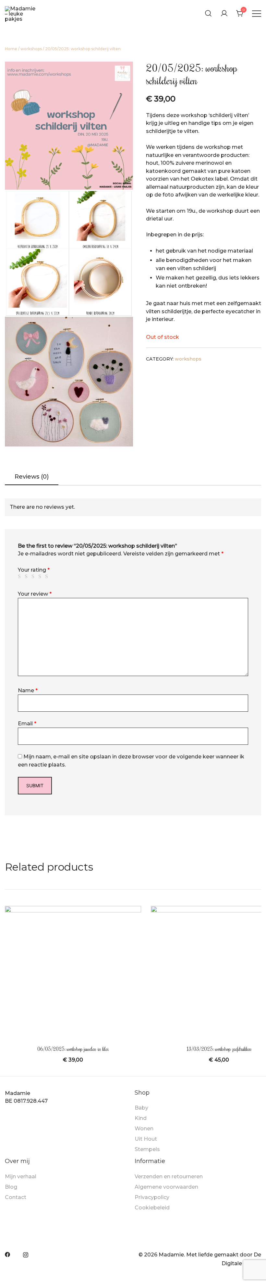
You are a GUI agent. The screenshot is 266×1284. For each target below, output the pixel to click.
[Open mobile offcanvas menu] (256, 13)
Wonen (144, 1128)
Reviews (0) (32, 476)
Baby (141, 1108)
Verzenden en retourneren (169, 1176)
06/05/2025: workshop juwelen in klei (73, 1049)
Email (27, 723)
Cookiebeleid (152, 1208)
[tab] (31, 477)
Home (11, 48)
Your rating (34, 570)
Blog (11, 1187)
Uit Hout (146, 1139)
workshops (31, 48)
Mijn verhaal (20, 1176)
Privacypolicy (152, 1197)
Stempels (147, 1149)
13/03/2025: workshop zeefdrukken (219, 1049)
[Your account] (224, 13)
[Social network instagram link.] (25, 1254)
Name (28, 690)
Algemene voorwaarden (166, 1187)
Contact (15, 1197)
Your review (35, 594)
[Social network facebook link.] (7, 1254)
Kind (141, 1118)
